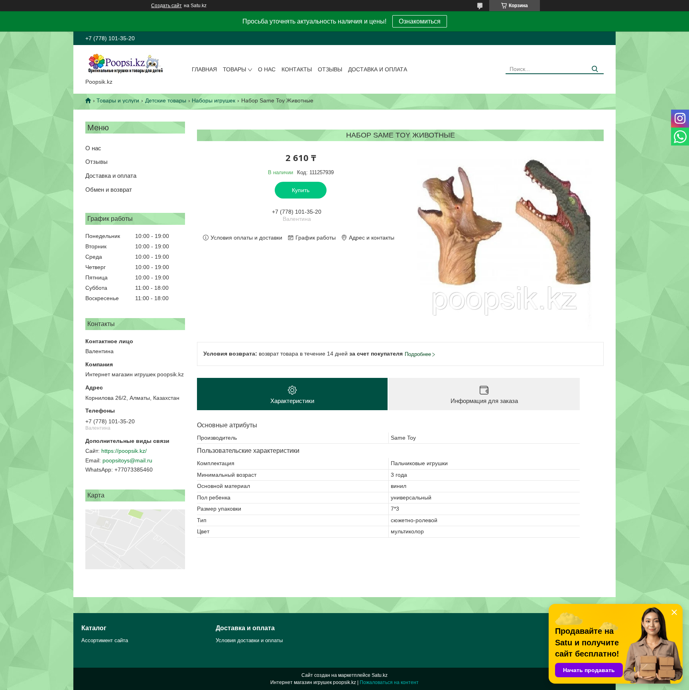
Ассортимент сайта (104, 640)
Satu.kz (380, 675)
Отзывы (330, 69)
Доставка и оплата (377, 69)
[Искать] (595, 69)
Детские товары (165, 100)
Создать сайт (166, 5)
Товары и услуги (117, 100)
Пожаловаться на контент (389, 682)
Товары (234, 69)
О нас (267, 69)
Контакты (297, 69)
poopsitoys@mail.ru (127, 460)
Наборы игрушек (213, 100)
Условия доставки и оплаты (249, 640)
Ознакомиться (420, 21)
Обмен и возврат (108, 189)
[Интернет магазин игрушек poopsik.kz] (125, 63)
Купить (300, 190)
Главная (204, 69)
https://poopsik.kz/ (124, 451)
